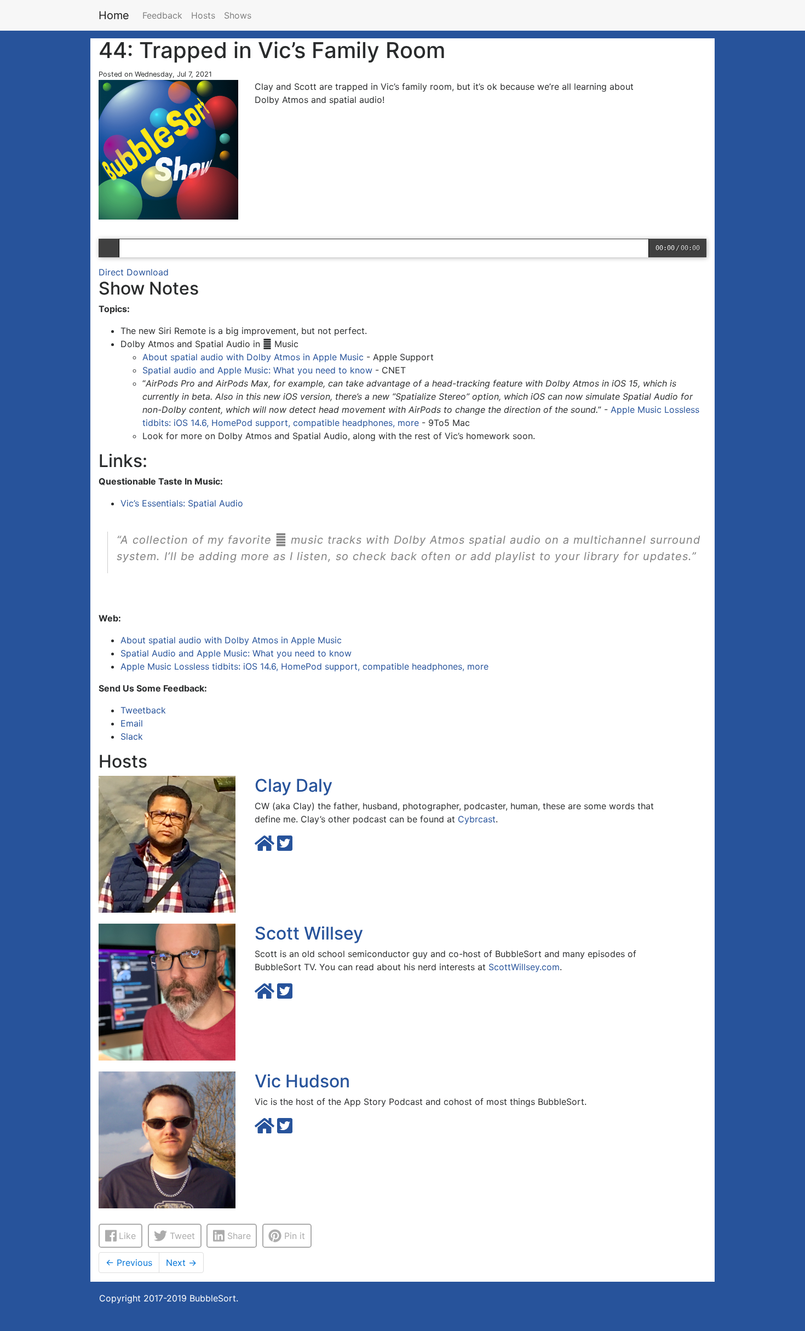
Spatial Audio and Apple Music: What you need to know (236, 653)
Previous (129, 1262)
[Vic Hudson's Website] (266, 1128)
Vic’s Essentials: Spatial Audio (181, 503)
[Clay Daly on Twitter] (284, 846)
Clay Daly (293, 785)
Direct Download (134, 272)
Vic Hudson (302, 1081)
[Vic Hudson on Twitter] (284, 1128)
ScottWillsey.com (524, 966)
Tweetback (143, 710)
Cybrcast (477, 819)
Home (114, 15)
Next (181, 1262)
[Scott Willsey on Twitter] (284, 994)
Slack (131, 736)
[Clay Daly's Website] (266, 846)
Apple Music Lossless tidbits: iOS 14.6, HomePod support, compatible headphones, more (304, 666)
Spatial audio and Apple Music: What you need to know (257, 370)
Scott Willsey (309, 933)
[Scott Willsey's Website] (266, 994)
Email (131, 723)
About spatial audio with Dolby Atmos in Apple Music (253, 357)
